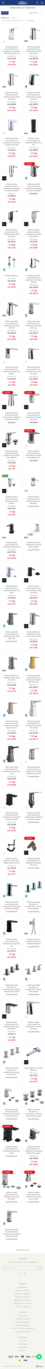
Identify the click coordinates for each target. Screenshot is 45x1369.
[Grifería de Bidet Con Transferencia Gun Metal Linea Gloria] (11, 662)
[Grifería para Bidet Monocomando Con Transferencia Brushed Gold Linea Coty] (33, 662)
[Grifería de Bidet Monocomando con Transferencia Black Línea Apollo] (11, 1134)
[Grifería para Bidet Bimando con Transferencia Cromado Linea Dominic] (33, 972)
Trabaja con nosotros (22, 1290)
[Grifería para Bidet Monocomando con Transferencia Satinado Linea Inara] (33, 845)
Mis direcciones (23, 1347)
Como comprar (22, 1315)
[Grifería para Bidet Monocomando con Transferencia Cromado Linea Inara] (33, 400)
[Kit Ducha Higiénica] (11, 262)
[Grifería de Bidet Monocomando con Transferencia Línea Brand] (11, 529)
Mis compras (22, 1344)
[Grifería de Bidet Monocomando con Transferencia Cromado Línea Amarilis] (33, 1179)
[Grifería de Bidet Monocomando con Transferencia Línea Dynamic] (11, 484)
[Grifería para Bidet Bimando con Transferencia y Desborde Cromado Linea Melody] (11, 972)
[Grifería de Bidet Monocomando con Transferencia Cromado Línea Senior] (11, 1009)
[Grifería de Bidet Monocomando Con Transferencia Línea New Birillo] (11, 573)
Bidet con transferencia (12, 20)
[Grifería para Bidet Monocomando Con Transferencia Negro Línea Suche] (11, 754)
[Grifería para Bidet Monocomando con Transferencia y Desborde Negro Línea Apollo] (11, 800)
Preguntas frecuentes (22, 1325)
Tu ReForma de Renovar (22, 1332)
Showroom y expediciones (22, 1294)
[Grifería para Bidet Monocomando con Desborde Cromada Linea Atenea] (11, 354)
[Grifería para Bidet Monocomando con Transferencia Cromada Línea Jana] (33, 79)
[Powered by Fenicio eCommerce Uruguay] (39, 1366)
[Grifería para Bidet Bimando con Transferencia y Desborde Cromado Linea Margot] (33, 1096)
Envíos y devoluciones (22, 1322)
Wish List (22, 1350)
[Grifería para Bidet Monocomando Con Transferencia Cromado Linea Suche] (33, 708)
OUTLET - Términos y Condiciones (22, 1328)
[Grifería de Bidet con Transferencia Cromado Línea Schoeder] (33, 529)
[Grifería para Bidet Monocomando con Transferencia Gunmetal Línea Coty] (11, 619)
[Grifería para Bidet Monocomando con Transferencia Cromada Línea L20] (11, 308)
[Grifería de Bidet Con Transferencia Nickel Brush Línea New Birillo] (33, 619)
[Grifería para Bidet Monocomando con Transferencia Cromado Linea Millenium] (11, 438)
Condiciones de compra (22, 1319)
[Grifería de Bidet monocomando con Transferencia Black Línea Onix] (33, 125)
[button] (37, 2)
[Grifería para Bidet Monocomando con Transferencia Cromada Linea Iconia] (33, 34)
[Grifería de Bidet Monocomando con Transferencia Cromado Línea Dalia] (11, 1179)
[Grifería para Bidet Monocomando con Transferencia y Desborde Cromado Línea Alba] (11, 125)
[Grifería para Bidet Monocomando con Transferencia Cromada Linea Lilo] (33, 262)
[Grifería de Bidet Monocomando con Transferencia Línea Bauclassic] (33, 484)
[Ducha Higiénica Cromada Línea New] (33, 1055)
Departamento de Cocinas (22, 1300)
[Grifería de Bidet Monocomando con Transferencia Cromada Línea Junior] (11, 217)
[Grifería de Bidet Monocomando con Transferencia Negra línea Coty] (11, 926)
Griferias (14, 17)
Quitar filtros (30, 20)
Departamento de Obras (22, 1297)
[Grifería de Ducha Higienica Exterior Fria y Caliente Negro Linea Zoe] (11, 845)
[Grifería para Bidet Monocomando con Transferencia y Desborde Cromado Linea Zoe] (11, 1216)
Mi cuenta (22, 1341)
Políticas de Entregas (22, 1306)
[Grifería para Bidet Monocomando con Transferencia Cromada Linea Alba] (33, 354)
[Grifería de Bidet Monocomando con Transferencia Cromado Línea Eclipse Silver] (33, 438)
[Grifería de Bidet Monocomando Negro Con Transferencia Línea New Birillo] (33, 573)
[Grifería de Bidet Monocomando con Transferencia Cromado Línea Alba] (33, 1009)
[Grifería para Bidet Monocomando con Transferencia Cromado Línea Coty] (33, 308)
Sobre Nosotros (22, 1287)
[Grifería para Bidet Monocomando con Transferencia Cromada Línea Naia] (11, 79)
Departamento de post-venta (22, 1303)
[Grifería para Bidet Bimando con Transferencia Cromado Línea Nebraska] (33, 889)
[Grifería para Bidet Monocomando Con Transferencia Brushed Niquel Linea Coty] (11, 708)
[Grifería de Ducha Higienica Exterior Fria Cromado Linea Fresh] (33, 926)
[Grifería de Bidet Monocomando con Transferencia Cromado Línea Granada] (33, 217)
